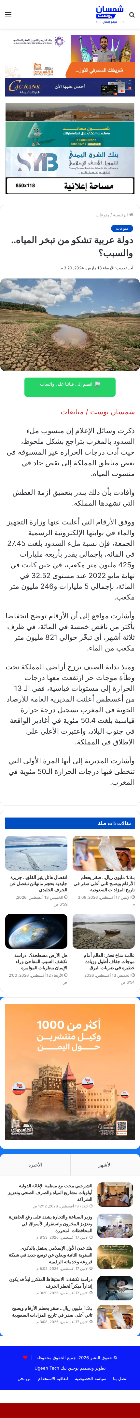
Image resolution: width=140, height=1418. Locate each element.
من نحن (25, 1378)
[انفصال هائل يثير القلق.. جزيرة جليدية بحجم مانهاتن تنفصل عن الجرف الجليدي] (36, 853)
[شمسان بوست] (110, 14)
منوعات (102, 214)
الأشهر (105, 1165)
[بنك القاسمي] (70, 69)
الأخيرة (35, 1165)
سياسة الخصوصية (90, 1378)
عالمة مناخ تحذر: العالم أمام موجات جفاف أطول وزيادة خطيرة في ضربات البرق (109, 961)
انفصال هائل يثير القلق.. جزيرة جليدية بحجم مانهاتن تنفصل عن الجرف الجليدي (38, 883)
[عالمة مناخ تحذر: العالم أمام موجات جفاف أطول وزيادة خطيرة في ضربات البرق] (104, 931)
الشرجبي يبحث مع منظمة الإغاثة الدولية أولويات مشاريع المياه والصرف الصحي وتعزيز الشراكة (50, 1192)
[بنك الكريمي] (70, 48)
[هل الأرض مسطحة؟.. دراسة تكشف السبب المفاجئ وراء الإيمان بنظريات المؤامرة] (36, 931)
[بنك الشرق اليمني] (70, 161)
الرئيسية (121, 214)
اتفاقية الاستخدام (53, 1378)
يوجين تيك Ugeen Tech (57, 1368)
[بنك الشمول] (70, 133)
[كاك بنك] (70, 86)
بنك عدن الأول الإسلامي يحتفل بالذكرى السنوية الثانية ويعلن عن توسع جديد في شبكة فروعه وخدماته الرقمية (50, 1254)
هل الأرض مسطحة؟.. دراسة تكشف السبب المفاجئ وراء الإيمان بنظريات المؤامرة (40, 961)
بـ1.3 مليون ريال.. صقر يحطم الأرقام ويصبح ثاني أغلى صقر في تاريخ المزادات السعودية (104, 883)
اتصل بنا (120, 1378)
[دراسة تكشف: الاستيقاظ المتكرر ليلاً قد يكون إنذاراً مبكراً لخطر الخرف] (115, 1288)
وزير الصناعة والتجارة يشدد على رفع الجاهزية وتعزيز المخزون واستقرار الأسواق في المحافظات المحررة (50, 1223)
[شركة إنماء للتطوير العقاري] (70, 111)
